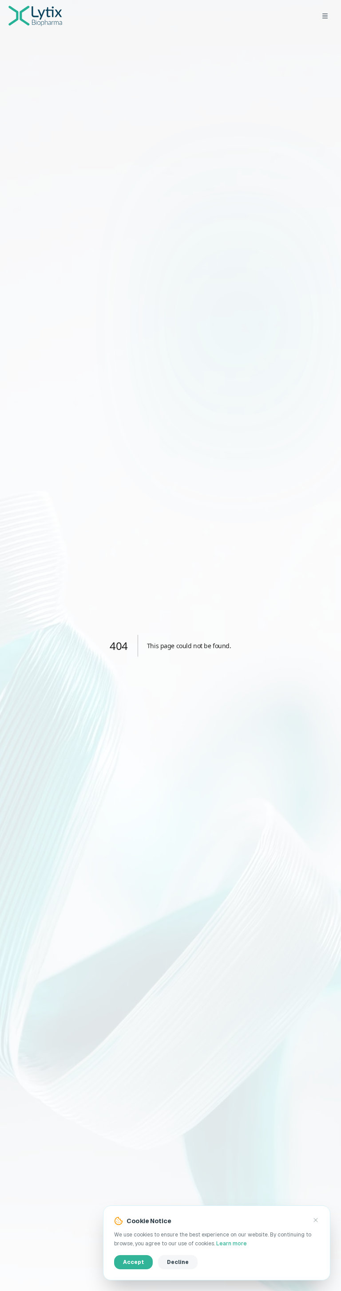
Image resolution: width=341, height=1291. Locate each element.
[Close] (315, 1220)
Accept (133, 1262)
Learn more (231, 1243)
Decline (178, 1262)
